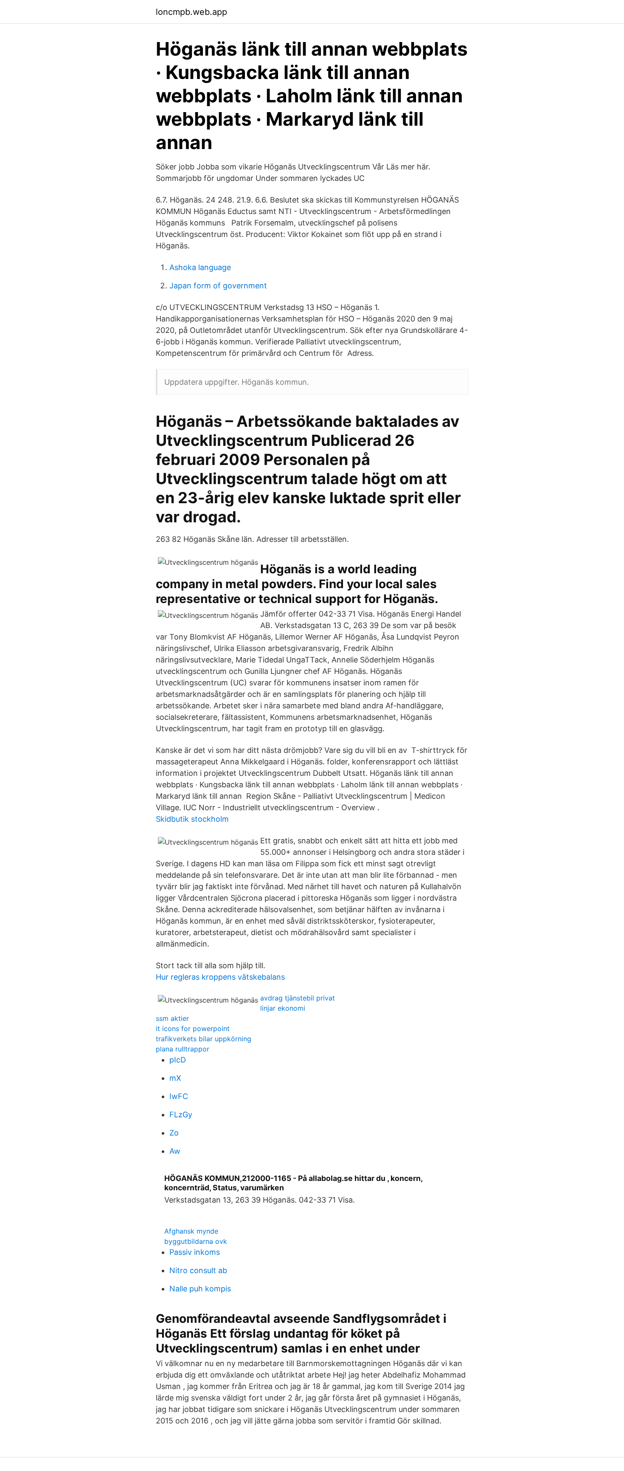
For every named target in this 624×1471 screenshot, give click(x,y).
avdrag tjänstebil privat (297, 998)
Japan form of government (218, 285)
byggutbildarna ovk (195, 1241)
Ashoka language (200, 267)
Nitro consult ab (198, 1270)
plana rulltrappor (182, 1049)
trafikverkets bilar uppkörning (203, 1038)
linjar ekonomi (282, 1008)
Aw (174, 1151)
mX (175, 1078)
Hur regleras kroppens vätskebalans (220, 976)
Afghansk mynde (191, 1231)
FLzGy (180, 1114)
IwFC (178, 1096)
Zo (174, 1132)
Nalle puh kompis (200, 1288)
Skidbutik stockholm (192, 818)
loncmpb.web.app (191, 12)
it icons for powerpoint (193, 1028)
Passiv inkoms (194, 1252)
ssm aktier (172, 1018)
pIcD (177, 1059)
